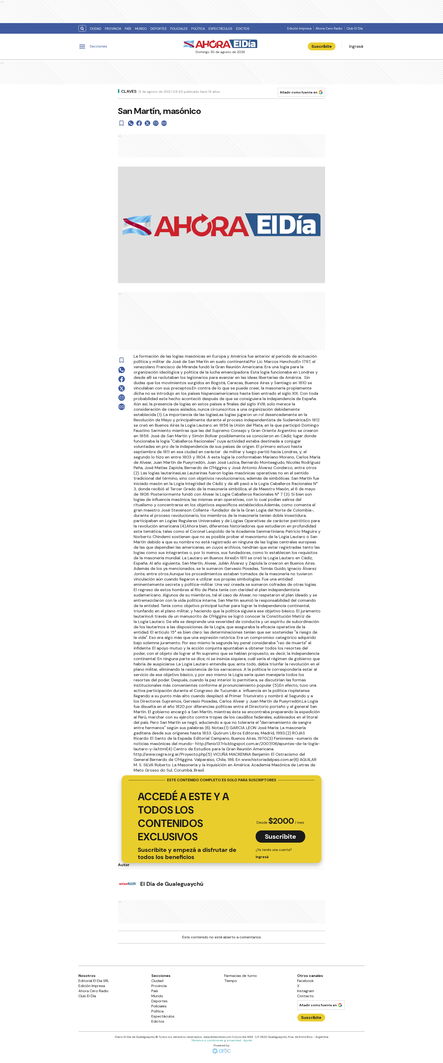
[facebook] (139, 123)
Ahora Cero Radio (329, 28)
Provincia (113, 29)
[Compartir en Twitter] (147, 123)
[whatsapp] (131, 123)
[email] (156, 123)
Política (198, 29)
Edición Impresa (299, 28)
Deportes (158, 29)
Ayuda (247, 1040)
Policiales (179, 29)
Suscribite (321, 46)
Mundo (141, 29)
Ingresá (356, 46)
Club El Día (355, 28)
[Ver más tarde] (121, 123)
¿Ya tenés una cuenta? (274, 853)
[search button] (82, 28)
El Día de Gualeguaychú (172, 883)
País (128, 29)
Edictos (242, 29)
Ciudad (95, 29)
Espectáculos (220, 29)
